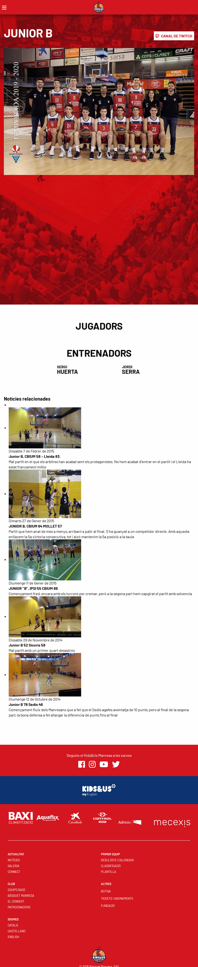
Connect (14, 872)
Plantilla (108, 872)
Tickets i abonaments (117, 898)
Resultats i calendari (117, 860)
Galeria (13, 866)
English (13, 937)
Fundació (108, 906)
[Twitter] (116, 764)
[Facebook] (81, 764)
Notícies (14, 860)
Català (13, 925)
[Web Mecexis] (172, 822)
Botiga (106, 891)
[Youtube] (103, 764)
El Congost (16, 901)
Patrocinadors (19, 907)
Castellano (17, 931)
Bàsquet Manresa (21, 895)
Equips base (16, 890)
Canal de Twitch (176, 36)
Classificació (111, 866)
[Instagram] (92, 764)
